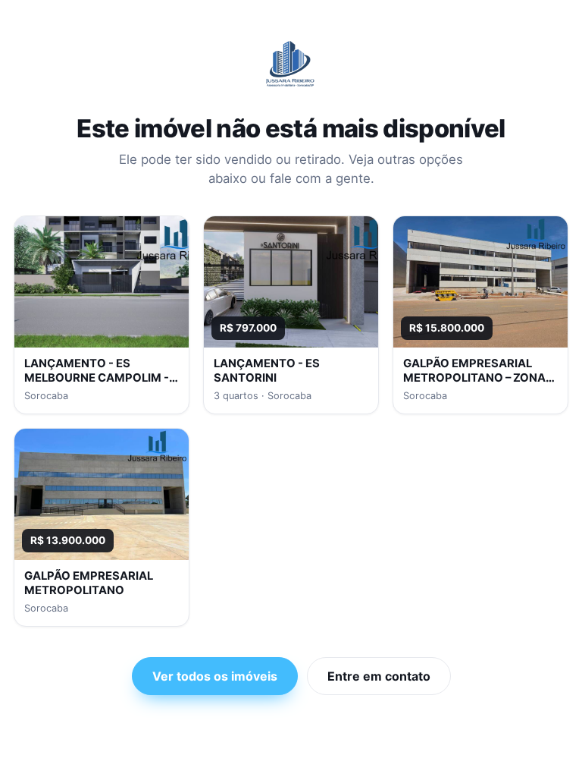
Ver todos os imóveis (214, 676)
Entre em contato (378, 676)
